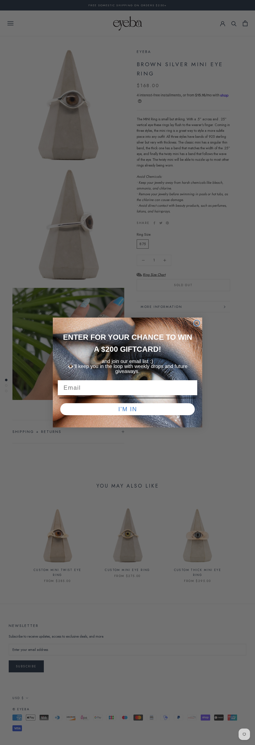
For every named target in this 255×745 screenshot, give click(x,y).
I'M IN (127, 409)
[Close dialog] (197, 323)
